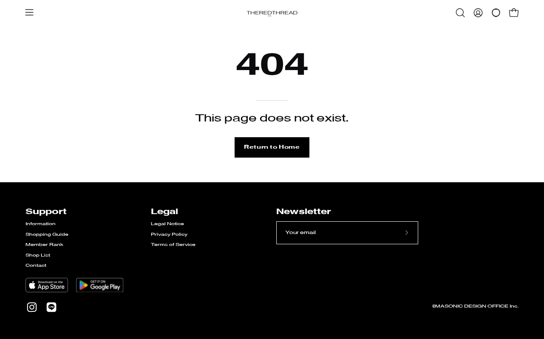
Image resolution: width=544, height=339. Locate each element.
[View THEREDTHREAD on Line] (51, 307)
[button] (460, 13)
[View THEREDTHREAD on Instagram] (32, 307)
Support (46, 212)
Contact (36, 266)
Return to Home (272, 147)
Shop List (38, 255)
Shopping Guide (47, 235)
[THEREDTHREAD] (272, 12)
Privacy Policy (169, 235)
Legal (164, 212)
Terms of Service (173, 245)
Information (41, 224)
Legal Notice (167, 224)
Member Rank (44, 245)
